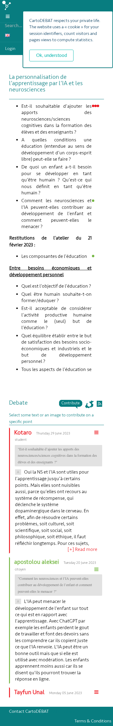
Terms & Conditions (93, 721)
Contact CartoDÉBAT (29, 711)
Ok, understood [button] (51, 55)
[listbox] (8, 16)
